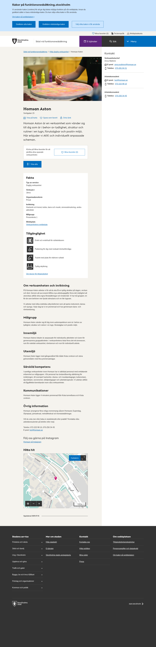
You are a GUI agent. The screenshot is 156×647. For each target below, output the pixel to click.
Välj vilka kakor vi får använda (88, 24)
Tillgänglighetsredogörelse (124, 542)
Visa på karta (32, 118)
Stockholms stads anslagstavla (58, 555)
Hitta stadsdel (51, 542)
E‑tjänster (92, 41)
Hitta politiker (84, 549)
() (71, 152)
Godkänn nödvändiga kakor (53, 24)
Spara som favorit (50, 118)
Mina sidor (83, 555)
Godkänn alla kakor (24, 24)
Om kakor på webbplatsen (22, 17)
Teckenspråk (119, 33)
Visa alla (34, 164)
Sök (114, 41)
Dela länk (67, 118)
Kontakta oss (84, 542)
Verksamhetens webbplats (37, 225)
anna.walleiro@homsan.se (125, 65)
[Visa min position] (28, 503)
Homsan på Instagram (32, 442)
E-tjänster (50, 549)
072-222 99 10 (121, 84)
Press (81, 562)
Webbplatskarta (136, 33)
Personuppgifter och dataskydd (125, 549)
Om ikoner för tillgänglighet (37, 274)
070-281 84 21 (121, 68)
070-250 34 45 (121, 96)
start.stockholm (135, 604)
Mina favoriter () (101, 33)
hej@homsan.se (36, 430)
